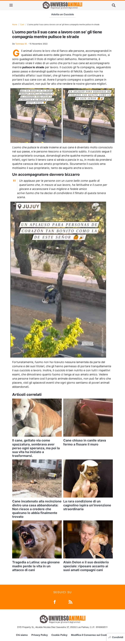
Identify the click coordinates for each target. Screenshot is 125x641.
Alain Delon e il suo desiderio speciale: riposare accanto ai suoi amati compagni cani (86, 566)
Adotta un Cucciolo (62, 14)
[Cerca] (114, 5)
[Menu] (11, 5)
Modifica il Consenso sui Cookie (90, 634)
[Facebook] (55, 601)
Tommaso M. (21, 43)
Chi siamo (22, 634)
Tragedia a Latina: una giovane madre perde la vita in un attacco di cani (36, 566)
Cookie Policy (59, 634)
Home (14, 24)
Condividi (117, 637)
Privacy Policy (39, 634)
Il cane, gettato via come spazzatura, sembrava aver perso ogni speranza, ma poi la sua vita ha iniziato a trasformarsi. (36, 448)
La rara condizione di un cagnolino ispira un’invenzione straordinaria (87, 505)
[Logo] (62, 5)
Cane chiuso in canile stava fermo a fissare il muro (84, 442)
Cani (22, 24)
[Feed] (70, 601)
